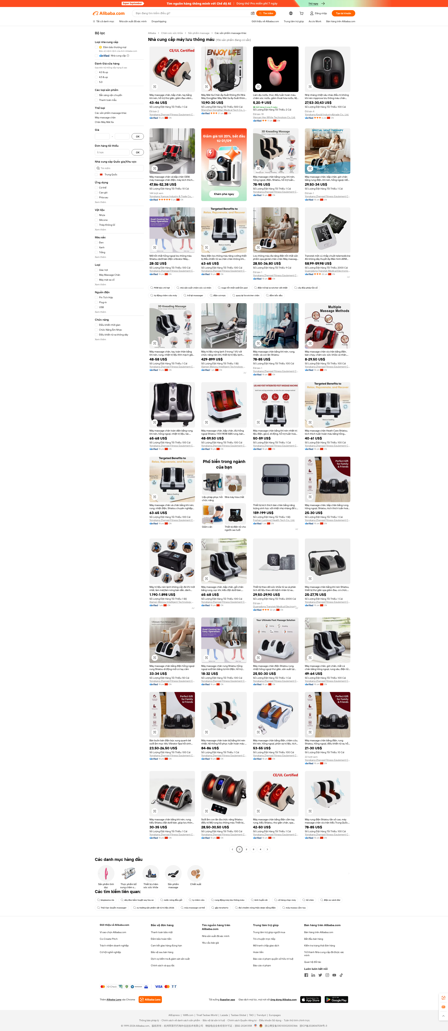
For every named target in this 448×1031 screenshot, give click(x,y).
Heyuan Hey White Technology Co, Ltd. (274, 117)
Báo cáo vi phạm (262, 965)
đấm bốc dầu (276, 295)
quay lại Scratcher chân (247, 295)
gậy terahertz (221, 908)
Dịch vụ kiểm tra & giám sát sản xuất (170, 958)
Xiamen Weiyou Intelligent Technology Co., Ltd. (224, 366)
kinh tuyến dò (261, 900)
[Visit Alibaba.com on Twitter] (320, 975)
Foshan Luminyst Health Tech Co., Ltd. (274, 520)
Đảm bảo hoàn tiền (161, 938)
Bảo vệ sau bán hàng (162, 952)
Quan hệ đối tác (312, 962)
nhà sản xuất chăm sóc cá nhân (195, 288)
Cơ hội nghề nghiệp (110, 952)
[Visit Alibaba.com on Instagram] (327, 975)
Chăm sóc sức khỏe (172, 33)
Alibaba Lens (114, 999)
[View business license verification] (255, 1026)
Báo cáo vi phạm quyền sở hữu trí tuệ (273, 958)
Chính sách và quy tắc (163, 965)
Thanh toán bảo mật (162, 932)
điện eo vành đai (332, 900)
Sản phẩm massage (198, 33)
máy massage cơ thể (194, 908)
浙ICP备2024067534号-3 (313, 1025)
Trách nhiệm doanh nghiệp (114, 945)
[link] (443, 997)
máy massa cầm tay (296, 908)
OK (137, 136)
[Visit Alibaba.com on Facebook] (306, 975)
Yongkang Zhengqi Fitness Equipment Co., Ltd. (172, 114)
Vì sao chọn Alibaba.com (113, 932)
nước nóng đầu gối (173, 900)
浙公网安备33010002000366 (281, 1025)
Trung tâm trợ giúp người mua (269, 932)
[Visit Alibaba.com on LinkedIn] (313, 975)
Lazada (224, 1015)
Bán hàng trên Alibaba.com (318, 932)
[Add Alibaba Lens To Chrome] (150, 999)
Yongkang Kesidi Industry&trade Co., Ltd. (327, 114)
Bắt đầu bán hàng (313, 938)
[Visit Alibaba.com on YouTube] (334, 975)
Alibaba (152, 33)
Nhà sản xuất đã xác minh (215, 936)
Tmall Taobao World (206, 1015)
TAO (251, 1015)
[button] (253, 13)
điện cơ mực (219, 295)
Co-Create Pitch (109, 938)
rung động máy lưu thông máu (229, 900)
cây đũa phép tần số (308, 288)
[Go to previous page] (232, 849)
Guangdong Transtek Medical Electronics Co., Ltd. (327, 270)
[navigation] (119, 441)
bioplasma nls (107, 900)
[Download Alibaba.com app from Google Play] (336, 999)
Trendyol (261, 1015)
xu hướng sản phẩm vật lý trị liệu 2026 (155, 908)
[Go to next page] (267, 849)
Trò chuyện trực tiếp (264, 938)
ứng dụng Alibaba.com (283, 999)
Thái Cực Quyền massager (114, 908)
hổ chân (310, 900)
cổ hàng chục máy (287, 900)
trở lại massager (195, 295)
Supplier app (227, 999)
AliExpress (174, 1015)
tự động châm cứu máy (165, 295)
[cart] (302, 13)
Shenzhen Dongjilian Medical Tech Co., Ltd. (224, 110)
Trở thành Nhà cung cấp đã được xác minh (324, 954)
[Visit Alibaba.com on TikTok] (341, 975)
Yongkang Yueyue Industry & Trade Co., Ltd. (172, 196)
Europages (275, 1015)
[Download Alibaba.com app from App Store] (310, 999)
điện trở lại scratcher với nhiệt (273, 288)
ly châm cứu (198, 900)
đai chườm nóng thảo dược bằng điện (257, 908)
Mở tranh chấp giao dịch (266, 945)
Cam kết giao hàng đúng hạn (166, 945)
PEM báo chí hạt (162, 288)
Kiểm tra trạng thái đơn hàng (319, 945)
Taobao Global (238, 1015)
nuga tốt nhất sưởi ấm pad (234, 288)
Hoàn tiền (258, 952)
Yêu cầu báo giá (210, 942)
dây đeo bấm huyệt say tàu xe (139, 900)
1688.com (188, 1015)
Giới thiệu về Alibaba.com (114, 924)
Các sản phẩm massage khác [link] (231, 33)
